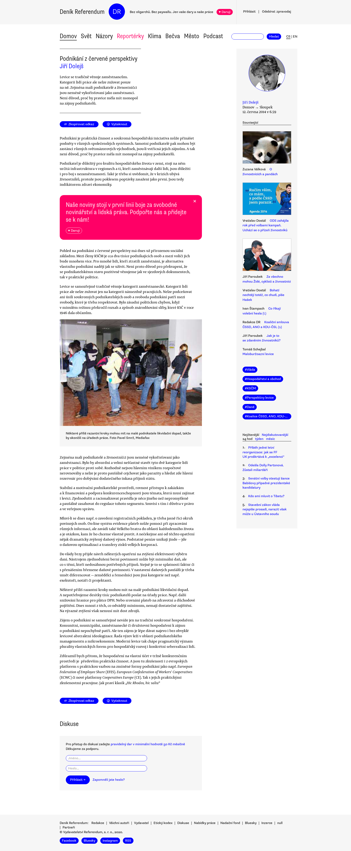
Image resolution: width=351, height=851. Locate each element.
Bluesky (251, 823)
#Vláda (250, 370)
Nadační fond (230, 823)
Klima (154, 36)
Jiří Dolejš (71, 66)
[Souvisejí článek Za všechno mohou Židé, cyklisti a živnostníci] (267, 255)
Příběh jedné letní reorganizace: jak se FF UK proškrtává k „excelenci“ (263, 452)
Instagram (110, 841)
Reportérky (130, 36)
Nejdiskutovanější (275, 435)
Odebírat (276, 12)
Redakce (97, 823)
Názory (104, 36)
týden (259, 439)
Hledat (274, 37)
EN (295, 37)
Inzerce (266, 823)
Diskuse (183, 823)
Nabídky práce (205, 823)
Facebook (69, 841)
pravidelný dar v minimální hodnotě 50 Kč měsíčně (148, 744)
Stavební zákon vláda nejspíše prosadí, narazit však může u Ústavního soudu (265, 509)
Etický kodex (163, 823)
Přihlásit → (78, 780)
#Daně (250, 407)
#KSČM (250, 388)
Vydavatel (141, 823)
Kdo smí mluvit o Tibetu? (266, 496)
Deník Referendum (82, 12)
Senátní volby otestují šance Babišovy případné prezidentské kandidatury (266, 483)
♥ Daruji (225, 12)
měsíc (270, 439)
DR (117, 12)
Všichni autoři (119, 823)
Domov (68, 36)
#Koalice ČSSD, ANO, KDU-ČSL (268, 416)
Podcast (213, 36)
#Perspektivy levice (259, 398)
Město (191, 36)
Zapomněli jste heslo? (109, 780)
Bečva (172, 36)
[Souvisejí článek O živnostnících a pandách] (267, 148)
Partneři (69, 827)
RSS (128, 841)
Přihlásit (249, 12)
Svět (86, 36)
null (280, 823)
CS (288, 37)
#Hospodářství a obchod (263, 379)
